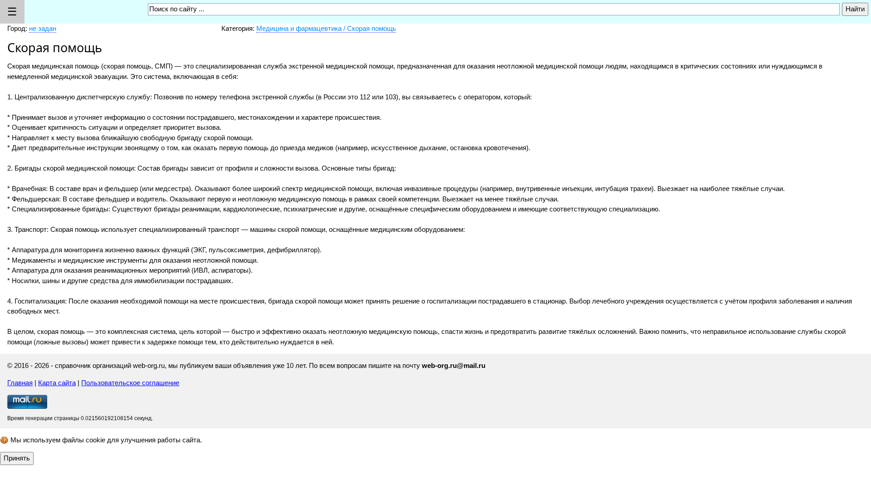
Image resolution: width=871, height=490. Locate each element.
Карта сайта (57, 383)
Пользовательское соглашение (130, 383)
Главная (20, 383)
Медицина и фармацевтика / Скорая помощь (326, 28)
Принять (17, 458)
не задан (42, 28)
